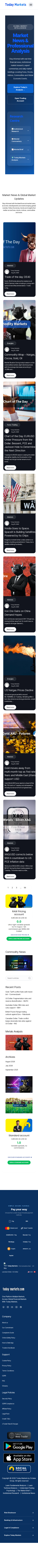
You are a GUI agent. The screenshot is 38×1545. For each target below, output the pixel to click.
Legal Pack (5, 1414)
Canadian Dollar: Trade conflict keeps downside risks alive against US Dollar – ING (18, 1021)
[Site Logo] (15, 5)
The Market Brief (23, 1491)
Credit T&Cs (6, 1419)
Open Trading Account (20, 99)
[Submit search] (29, 978)
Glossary (5, 1386)
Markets (10, 265)
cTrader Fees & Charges (10, 1424)
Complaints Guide (8, 1333)
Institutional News (28, 1493)
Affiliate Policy (6, 1409)
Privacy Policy (6, 1366)
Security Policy (7, 1398)
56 (25, 888)
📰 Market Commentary (20, 140)
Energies (10, 343)
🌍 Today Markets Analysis (20, 159)
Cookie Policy (6, 1360)
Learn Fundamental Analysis (15, 1485)
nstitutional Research (11, 1493)
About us (5, 1322)
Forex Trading (12, 425)
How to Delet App (7, 1343)
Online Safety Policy (8, 1338)
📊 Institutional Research (20, 130)
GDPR (4, 1376)
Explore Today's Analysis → (20, 88)
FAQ (3, 1381)
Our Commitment (7, 1328)
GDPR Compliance (8, 1404)
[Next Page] (29, 887)
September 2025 (11, 1070)
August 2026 (10, 1061)
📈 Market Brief (20, 149)
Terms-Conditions (8, 1371)
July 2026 (9, 1066)
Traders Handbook (8, 1348)
